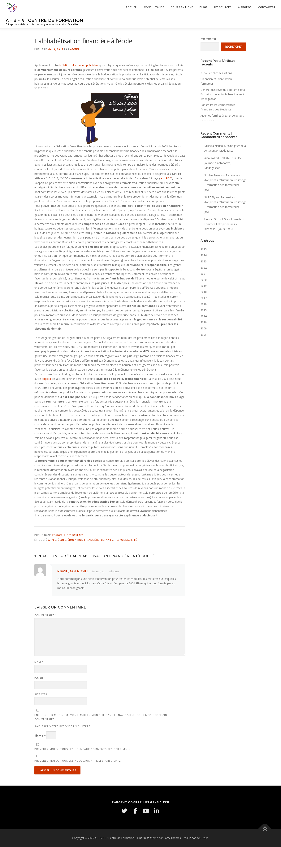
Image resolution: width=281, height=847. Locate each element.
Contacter (266, 7)
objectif (46, 379)
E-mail (40, 678)
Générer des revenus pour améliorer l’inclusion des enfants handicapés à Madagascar (223, 94)
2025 (204, 249)
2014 (204, 316)
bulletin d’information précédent (79, 65)
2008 (204, 334)
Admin (74, 49)
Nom (39, 662)
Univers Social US (215, 219)
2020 (204, 280)
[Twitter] (124, 811)
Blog (203, 7)
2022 (204, 267)
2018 (204, 292)
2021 (204, 273)
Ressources (222, 7)
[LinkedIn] (156, 811)
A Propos (245, 7)
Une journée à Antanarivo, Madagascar (223, 162)
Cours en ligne (182, 7)
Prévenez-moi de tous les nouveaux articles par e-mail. (77, 760)
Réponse (114, 571)
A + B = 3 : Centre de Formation (44, 20)
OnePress (143, 838)
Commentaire (45, 615)
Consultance (154, 7)
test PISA (165, 178)
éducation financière (83, 540)
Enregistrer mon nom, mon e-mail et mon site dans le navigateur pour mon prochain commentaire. (100, 717)
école (62, 540)
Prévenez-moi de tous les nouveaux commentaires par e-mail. (82, 749)
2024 (204, 255)
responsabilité (126, 540)
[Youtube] (146, 811)
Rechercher (208, 38)
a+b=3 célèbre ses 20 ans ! (217, 73)
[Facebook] (135, 811)
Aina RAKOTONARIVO (217, 158)
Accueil (131, 7)
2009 (204, 328)
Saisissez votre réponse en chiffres (62, 726)
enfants (107, 540)
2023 (204, 261)
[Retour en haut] (265, 829)
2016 (204, 304)
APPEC (52, 540)
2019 (204, 286)
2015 (204, 310)
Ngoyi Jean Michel (73, 571)
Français (58, 535)
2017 (204, 298)
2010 (204, 322)
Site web (40, 694)
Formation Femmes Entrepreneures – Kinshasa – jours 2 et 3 (224, 223)
